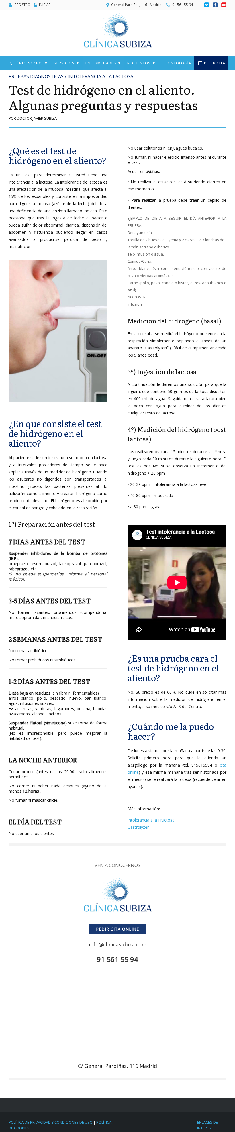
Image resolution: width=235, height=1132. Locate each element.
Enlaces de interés (207, 1125)
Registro (22, 4)
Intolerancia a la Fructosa (151, 820)
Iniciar (45, 4)
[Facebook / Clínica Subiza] (216, 5)
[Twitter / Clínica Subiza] (207, 5)
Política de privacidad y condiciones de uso (51, 1122)
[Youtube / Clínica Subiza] (223, 5)
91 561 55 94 (182, 4)
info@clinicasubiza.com (117, 944)
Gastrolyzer (138, 827)
